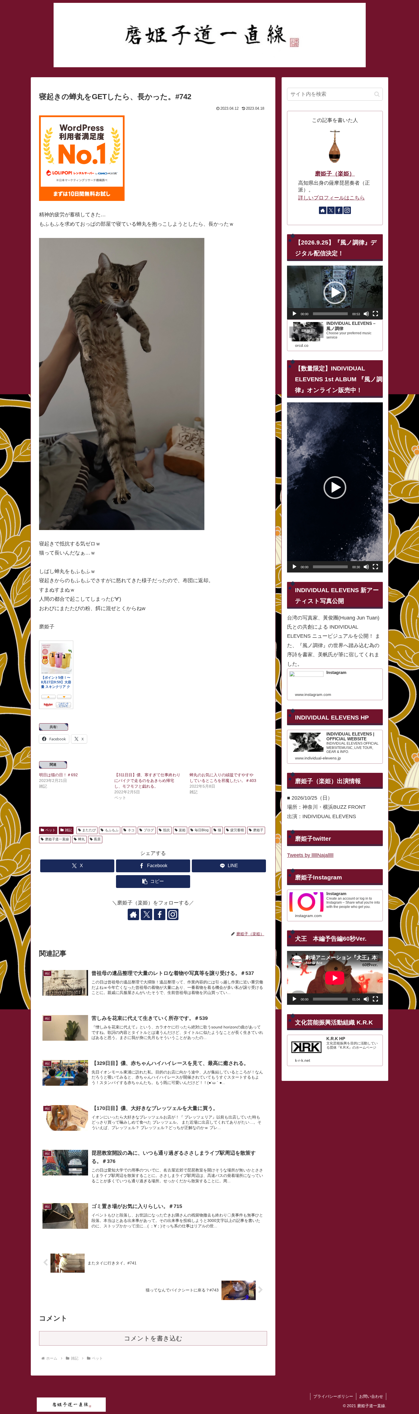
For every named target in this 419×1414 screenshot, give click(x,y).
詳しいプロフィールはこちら (331, 198)
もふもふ (112, 830)
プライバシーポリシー (333, 1396)
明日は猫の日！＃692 (58, 775)
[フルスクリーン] (375, 314)
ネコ (131, 830)
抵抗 (166, 830)
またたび (89, 830)
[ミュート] (366, 314)
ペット (50, 830)
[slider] (330, 313)
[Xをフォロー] (146, 914)
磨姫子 (258, 830)
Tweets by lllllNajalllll (310, 855)
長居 (97, 839)
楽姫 (182, 830)
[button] (153, 881)
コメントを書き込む (153, 1338)
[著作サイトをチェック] (133, 914)
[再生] (294, 314)
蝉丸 (81, 839)
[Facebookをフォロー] (159, 914)
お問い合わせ (371, 1396)
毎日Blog (202, 830)
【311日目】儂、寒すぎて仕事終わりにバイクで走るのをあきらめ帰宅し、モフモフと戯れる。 (147, 781)
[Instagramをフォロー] (172, 914)
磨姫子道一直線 (57, 839)
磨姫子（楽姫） (335, 173)
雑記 (68, 830)
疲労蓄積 (237, 830)
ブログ (149, 830)
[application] (335, 292)
